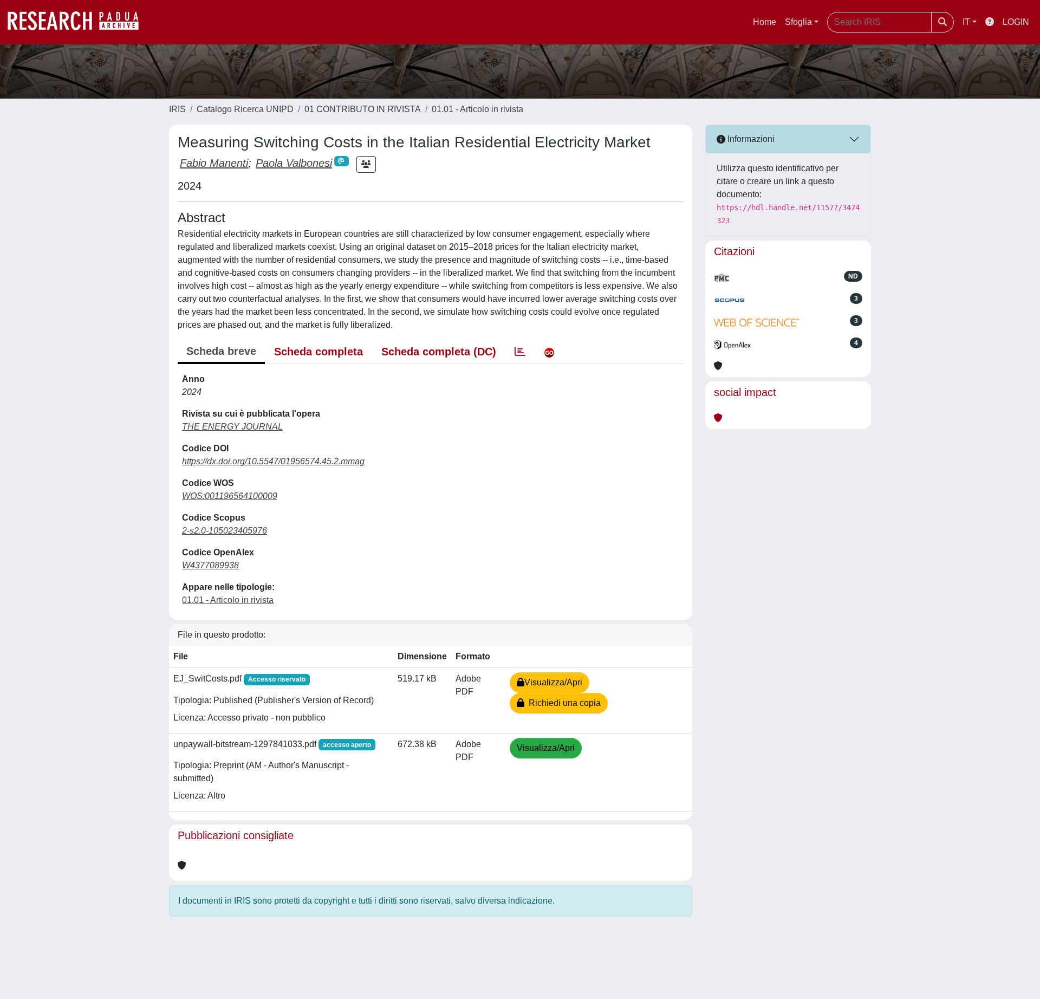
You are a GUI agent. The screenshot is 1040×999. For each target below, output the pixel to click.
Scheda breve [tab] (221, 351)
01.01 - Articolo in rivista (477, 109)
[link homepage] (78, 22)
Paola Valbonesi (294, 163)
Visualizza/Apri (553, 682)
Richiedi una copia (562, 703)
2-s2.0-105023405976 (224, 530)
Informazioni (750, 139)
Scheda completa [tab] (318, 352)
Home (764, 22)
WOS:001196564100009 (229, 496)
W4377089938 (210, 565)
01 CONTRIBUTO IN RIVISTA (362, 109)
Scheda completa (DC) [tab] (438, 352)
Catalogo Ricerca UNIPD (245, 109)
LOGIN (1016, 22)
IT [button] (966, 22)
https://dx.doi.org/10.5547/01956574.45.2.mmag (273, 461)
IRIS (177, 109)
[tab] (520, 351)
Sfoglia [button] (798, 22)
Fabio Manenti (214, 163)
